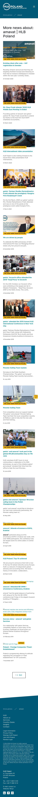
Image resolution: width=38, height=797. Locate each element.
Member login (8, 739)
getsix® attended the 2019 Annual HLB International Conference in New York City (18, 324)
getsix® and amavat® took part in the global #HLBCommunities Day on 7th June (18, 454)
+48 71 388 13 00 (12, 781)
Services (6, 720)
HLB (4, 715)
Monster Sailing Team (11, 408)
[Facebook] (8, 793)
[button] (34, 6)
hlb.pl (11, 788)
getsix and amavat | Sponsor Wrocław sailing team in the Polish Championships (18, 502)
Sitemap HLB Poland (10, 735)
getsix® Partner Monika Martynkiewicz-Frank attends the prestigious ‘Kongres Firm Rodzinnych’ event (18, 194)
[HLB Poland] (15, 6)
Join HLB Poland (9, 737)
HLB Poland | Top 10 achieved (15, 558)
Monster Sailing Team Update (15, 368)
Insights (6, 724)
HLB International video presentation (18, 151)
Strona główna (7, 15)
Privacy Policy (8, 733)
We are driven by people (13, 237)
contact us (12, 786)
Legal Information (9, 731)
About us (6, 718)
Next (20, 675)
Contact (6, 727)
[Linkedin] (4, 793)
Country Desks (9, 722)
